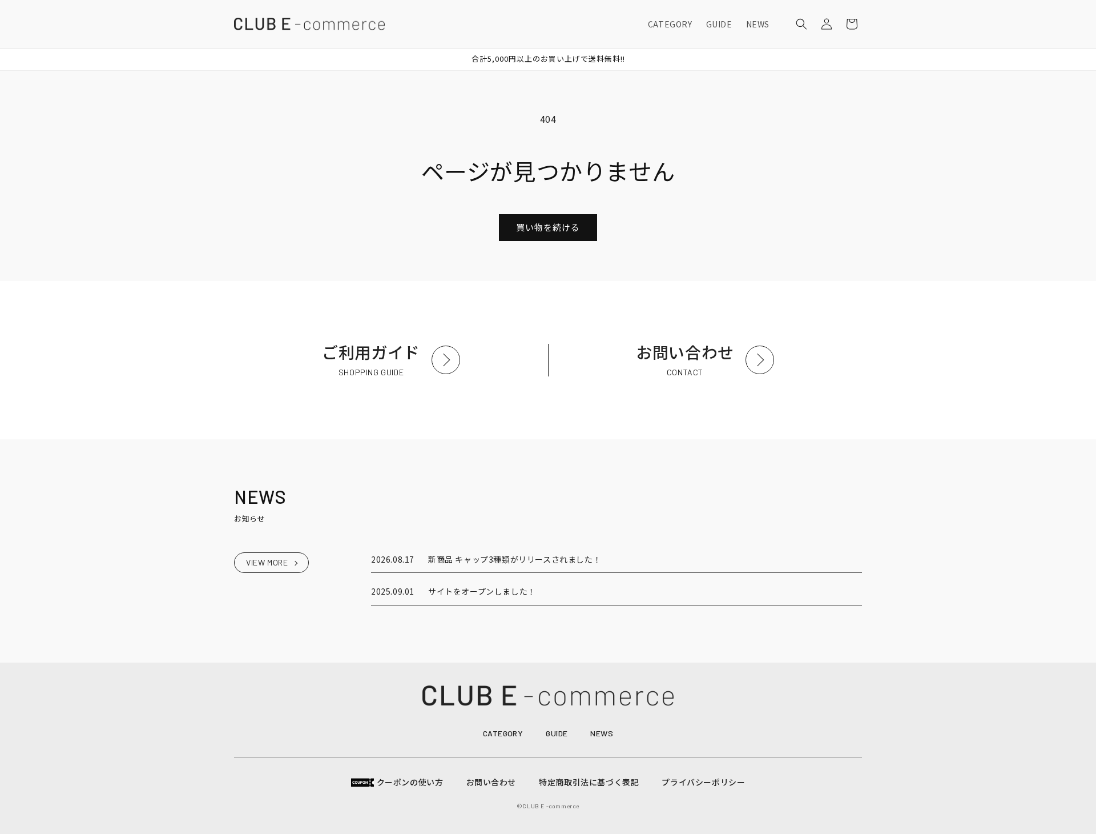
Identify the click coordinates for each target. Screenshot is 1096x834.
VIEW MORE (267, 562)
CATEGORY (503, 733)
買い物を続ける (548, 227)
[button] (801, 24)
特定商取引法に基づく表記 (589, 782)
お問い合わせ (491, 782)
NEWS (601, 733)
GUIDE (556, 733)
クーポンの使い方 (410, 782)
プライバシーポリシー (703, 782)
